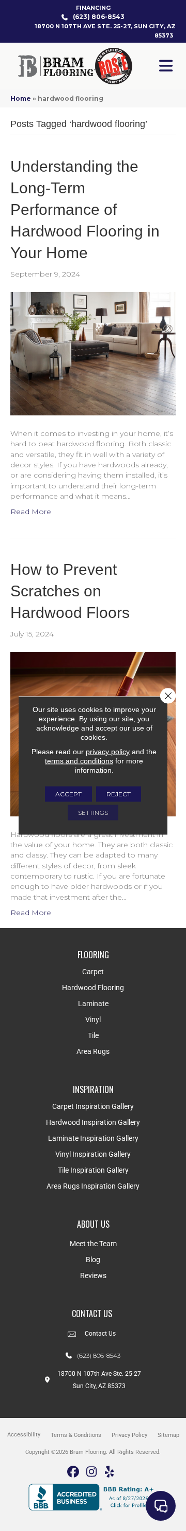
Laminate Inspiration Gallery (93, 1138)
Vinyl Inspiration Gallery (93, 1154)
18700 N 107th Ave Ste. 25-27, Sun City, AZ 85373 (105, 31)
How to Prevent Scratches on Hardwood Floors (70, 591)
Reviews (93, 1275)
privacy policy (108, 752)
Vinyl (93, 1019)
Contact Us (100, 1333)
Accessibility (23, 1434)
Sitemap (168, 1435)
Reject (118, 794)
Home (20, 98)
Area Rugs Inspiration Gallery (93, 1186)
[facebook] (73, 1472)
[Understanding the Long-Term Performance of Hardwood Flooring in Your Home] (93, 353)
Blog (93, 1259)
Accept (68, 794)
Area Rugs (93, 1051)
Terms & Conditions (76, 1435)
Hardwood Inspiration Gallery (93, 1122)
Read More (30, 511)
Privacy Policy (129, 1435)
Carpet (93, 972)
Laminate (93, 1003)
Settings (93, 812)
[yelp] (109, 1472)
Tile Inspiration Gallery (93, 1170)
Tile (93, 1035)
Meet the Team (93, 1244)
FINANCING (93, 7)
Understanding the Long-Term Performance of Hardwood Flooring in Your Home (85, 209)
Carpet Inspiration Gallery (93, 1106)
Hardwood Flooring (93, 987)
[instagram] (91, 1472)
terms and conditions (79, 761)
